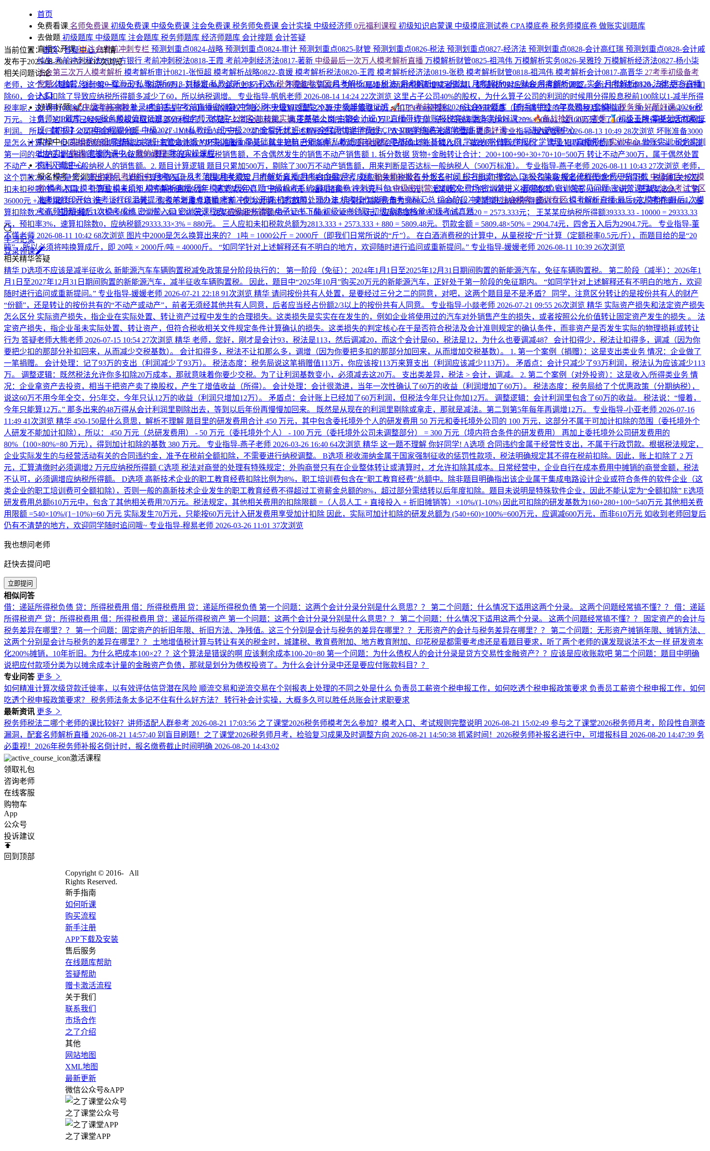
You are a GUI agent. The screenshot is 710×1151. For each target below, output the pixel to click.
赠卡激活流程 (88, 985)
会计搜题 (258, 37)
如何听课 (80, 904)
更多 (45, 677)
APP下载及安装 (91, 939)
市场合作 (80, 1020)
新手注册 (80, 927)
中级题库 (111, 37)
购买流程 (80, 916)
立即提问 (20, 583)
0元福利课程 (376, 26)
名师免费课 (89, 26)
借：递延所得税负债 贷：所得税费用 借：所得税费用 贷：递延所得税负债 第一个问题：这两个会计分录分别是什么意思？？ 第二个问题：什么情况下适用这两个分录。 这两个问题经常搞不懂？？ (339, 607)
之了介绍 (80, 1032)
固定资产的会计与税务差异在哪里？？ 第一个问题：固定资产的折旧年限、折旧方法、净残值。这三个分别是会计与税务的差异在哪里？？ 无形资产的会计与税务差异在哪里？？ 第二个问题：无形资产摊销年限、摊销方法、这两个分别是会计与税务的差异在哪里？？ (354, 630)
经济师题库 (221, 37)
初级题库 (77, 37)
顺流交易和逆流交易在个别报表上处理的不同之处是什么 (296, 688)
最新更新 (80, 1078)
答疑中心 (80, 50)
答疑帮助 (80, 974)
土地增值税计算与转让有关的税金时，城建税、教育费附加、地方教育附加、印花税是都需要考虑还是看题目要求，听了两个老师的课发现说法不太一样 (412, 642)
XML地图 (81, 1067)
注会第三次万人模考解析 (80, 72)
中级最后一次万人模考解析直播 (370, 61)
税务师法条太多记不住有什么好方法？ (157, 700)
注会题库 (144, 37)
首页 (50, 50)
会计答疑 (290, 37)
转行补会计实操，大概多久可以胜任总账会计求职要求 (317, 700)
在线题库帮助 (88, 962)
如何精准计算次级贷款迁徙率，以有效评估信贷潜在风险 (101, 688)
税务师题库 (181, 37)
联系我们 (80, 1009)
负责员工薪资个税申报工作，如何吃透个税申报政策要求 (491, 688)
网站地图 (80, 1055)
